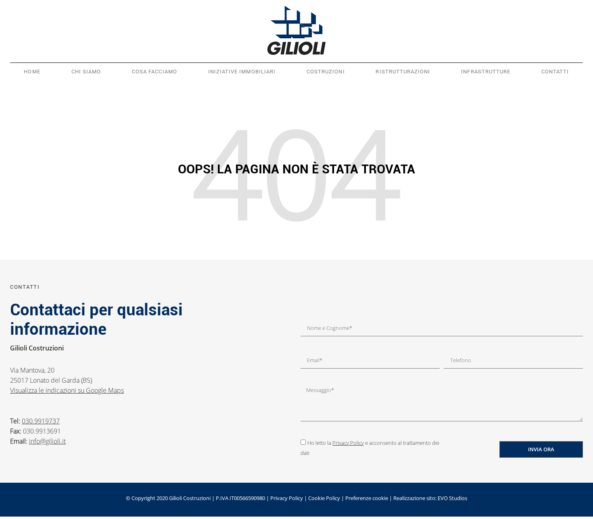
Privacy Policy (348, 442)
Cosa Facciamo (154, 72)
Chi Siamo (86, 72)
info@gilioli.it (47, 441)
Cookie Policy (324, 498)
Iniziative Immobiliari (242, 72)
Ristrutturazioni (403, 72)
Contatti (555, 72)
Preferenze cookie (366, 498)
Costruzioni (326, 72)
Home (32, 72)
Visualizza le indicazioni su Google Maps (67, 390)
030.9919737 (41, 421)
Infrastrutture (485, 72)
